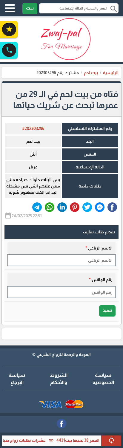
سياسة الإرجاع (17, 379)
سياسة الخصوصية (103, 379)
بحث (30, 8)
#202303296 (33, 128)
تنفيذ (107, 310)
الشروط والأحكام (58, 379)
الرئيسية (111, 72)
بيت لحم (91, 72)
